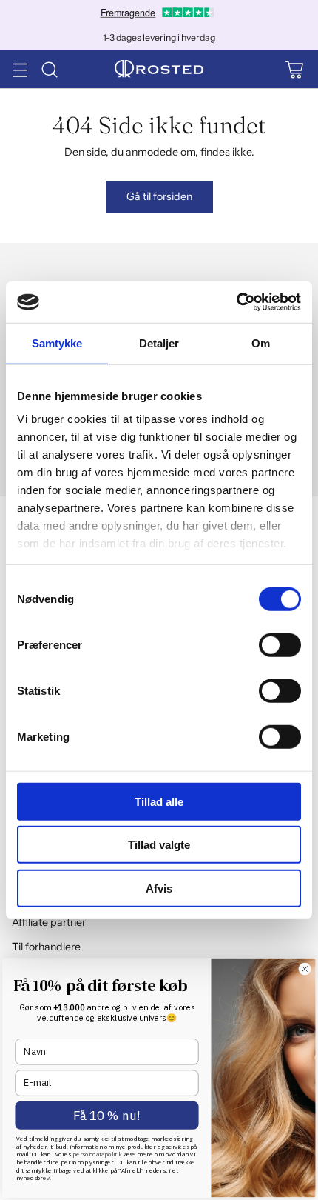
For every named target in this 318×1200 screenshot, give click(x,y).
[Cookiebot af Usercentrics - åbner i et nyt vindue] (236, 302)
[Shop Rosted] (159, 69)
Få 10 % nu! (107, 1115)
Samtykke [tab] (57, 342)
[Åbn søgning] (49, 69)
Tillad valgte (159, 845)
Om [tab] (260, 342)
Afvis (159, 887)
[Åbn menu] (19, 69)
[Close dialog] (304, 969)
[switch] (280, 644)
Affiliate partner (49, 922)
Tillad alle (159, 801)
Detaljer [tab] (159, 342)
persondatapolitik (97, 1154)
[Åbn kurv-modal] (294, 69)
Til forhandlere (46, 946)
